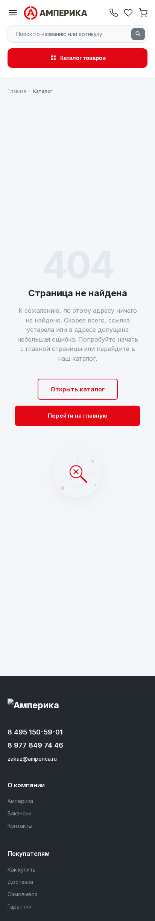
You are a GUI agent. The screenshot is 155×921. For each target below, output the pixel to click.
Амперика (20, 801)
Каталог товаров (83, 58)
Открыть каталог (77, 389)
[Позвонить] (113, 12)
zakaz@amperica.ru (32, 758)
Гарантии (20, 906)
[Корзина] (142, 13)
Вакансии (20, 813)
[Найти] (138, 34)
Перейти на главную (78, 415)
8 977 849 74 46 (35, 745)
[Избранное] (128, 13)
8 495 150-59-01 (35, 732)
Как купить (22, 869)
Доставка (20, 882)
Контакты (20, 825)
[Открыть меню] (13, 12)
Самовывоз (22, 894)
